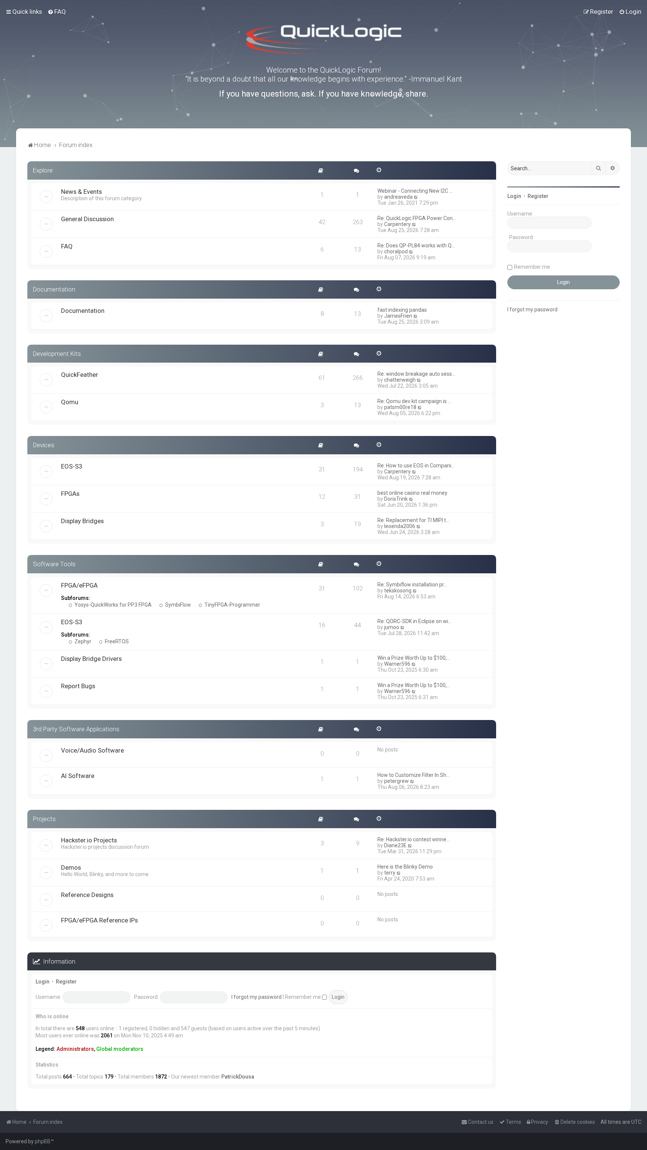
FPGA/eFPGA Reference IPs (99, 920)
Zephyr (82, 641)
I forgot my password (256, 997)
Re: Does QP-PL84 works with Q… (416, 245)
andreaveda (398, 197)
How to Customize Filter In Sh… (413, 775)
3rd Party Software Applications (76, 729)
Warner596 (397, 664)
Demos (71, 867)
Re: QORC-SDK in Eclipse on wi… (414, 621)
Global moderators (119, 1049)
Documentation (54, 289)
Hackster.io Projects (89, 840)
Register (66, 982)
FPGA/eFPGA (79, 585)
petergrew (396, 781)
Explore (43, 170)
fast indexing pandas (402, 310)
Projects (44, 819)
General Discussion (87, 219)
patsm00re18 (400, 407)
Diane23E (395, 845)
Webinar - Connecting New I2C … (415, 191)
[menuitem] (57, 11)
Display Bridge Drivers (91, 658)
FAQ (67, 246)
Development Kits (57, 353)
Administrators (75, 1049)
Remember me (303, 997)
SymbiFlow (177, 605)
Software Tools (54, 564)
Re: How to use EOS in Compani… (416, 466)
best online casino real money (412, 493)
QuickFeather (79, 374)
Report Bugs (78, 686)
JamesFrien (398, 316)
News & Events (81, 191)
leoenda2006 (399, 526)
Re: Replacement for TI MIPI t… (413, 520)
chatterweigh (400, 380)
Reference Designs (87, 895)
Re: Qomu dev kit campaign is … (414, 401)
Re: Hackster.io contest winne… (413, 839)
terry (389, 873)
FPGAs (70, 493)
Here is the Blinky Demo (405, 867)
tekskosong (397, 591)
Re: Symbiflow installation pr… (412, 585)
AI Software (77, 776)
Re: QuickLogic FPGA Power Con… (416, 218)
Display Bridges (82, 521)
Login (42, 982)
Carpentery (397, 224)
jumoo (391, 627)
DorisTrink (396, 499)
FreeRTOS (116, 641)
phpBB (43, 1141)
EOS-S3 (71, 466)
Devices (43, 445)
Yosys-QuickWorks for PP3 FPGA (112, 605)
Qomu (69, 402)
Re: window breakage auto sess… (416, 374)
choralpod (396, 251)
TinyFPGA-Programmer (231, 605)
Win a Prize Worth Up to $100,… (413, 658)
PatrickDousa (237, 1077)
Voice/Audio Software (92, 750)
